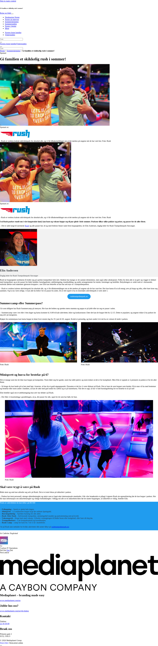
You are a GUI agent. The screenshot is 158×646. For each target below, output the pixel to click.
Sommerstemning (12, 22)
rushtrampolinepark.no (60, 527)
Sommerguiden (11, 24)
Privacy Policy (4, 643)
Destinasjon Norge (12, 17)
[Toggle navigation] (12, 13)
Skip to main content (8, 1)
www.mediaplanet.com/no (10, 600)
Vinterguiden (10, 35)
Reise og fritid (5, 13)
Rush (27, 226)
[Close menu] (1, 46)
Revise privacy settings (16, 643)
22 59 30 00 (4, 624)
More (7, 28)
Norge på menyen (12, 19)
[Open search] (1, 42)
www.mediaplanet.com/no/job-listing (14, 611)
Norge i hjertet (10, 26)
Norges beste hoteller (13, 33)
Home (2, 51)
